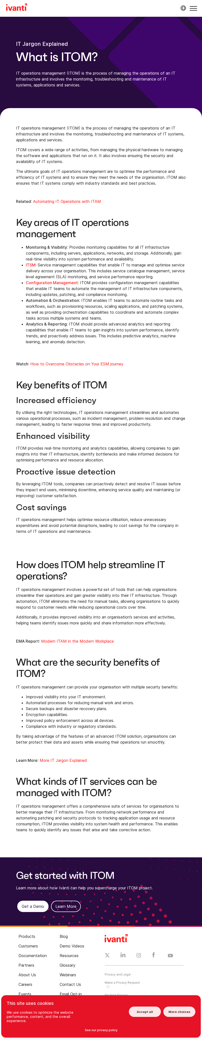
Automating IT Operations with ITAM (67, 201)
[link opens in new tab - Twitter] (107, 955)
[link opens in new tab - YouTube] (170, 955)
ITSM (30, 264)
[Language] (182, 8)
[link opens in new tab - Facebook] (153, 956)
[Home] (16, 7)
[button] (193, 8)
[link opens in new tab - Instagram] (138, 956)
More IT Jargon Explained (63, 760)
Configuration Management (52, 282)
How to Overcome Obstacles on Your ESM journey (76, 363)
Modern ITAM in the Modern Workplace (77, 641)
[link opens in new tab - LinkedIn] (123, 956)
